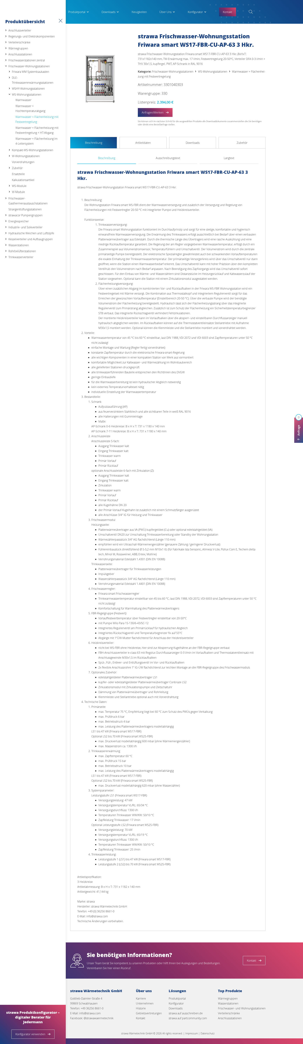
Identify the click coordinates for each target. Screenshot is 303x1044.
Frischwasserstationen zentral (26, 60)
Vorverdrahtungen (23, 162)
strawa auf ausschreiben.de (186, 1013)
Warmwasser (23, 100)
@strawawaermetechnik (98, 1018)
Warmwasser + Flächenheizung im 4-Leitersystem (36, 141)
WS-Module (19, 186)
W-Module (18, 192)
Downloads (108, 12)
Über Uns (165, 12)
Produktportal (76, 12)
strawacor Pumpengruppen (25, 215)
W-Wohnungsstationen (26, 156)
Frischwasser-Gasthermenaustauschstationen (28, 200)
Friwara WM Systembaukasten (30, 72)
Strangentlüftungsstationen (25, 209)
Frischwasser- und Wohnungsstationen (241, 1008)
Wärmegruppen (18, 48)
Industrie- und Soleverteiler (25, 227)
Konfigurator (195, 12)
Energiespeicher (18, 221)
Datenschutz (207, 1033)
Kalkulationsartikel (23, 180)
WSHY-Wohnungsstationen (28, 88)
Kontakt (140, 1018)
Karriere (141, 998)
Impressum (191, 1033)
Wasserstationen (18, 245)
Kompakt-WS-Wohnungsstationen (32, 150)
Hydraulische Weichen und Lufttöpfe (31, 233)
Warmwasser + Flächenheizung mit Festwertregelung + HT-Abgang (36, 130)
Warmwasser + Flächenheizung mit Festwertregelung (36, 119)
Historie (141, 1008)
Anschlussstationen (20, 54)
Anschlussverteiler (19, 30)
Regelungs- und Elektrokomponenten (31, 36)
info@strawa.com (90, 1013)
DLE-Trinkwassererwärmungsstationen (32, 80)
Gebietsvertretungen (149, 1013)
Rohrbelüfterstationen (22, 251)
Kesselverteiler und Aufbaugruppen (30, 239)
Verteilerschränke (19, 42)
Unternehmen (144, 1003)
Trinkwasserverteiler (20, 257)
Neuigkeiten (139, 12)
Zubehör (17, 168)
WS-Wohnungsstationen (26, 94)
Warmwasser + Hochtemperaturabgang (30, 108)
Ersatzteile (18, 174)
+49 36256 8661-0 (92, 1008)
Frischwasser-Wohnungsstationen (29, 66)
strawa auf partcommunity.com (188, 1018)
